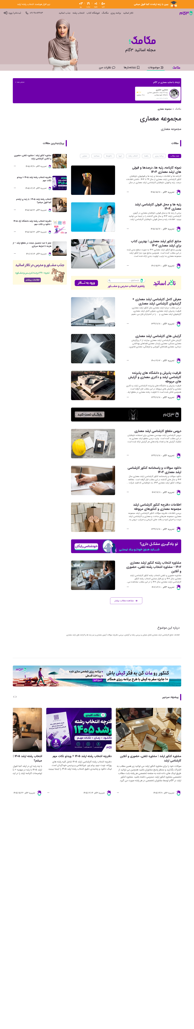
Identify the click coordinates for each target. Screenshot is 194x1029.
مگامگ (105, 13)
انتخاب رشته (78, 13)
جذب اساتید (64, 13)
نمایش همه (20, 82)
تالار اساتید (128, 13)
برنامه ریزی (116, 13)
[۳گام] (186, 13)
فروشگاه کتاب (93, 13)
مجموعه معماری (165, 109)
